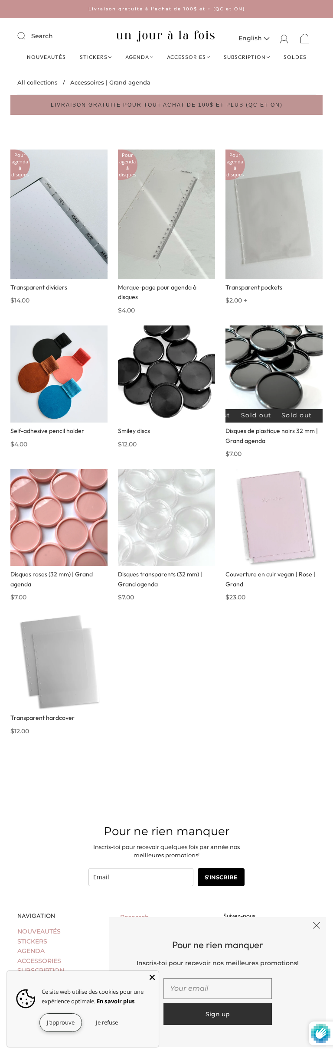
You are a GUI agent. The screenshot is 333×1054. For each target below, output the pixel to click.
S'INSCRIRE (221, 877)
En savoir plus (116, 1001)
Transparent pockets (253, 287)
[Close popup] (316, 926)
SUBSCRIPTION (245, 57)
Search (42, 36)
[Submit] (26, 35)
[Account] (284, 38)
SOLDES (295, 57)
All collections (37, 82)
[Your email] (217, 988)
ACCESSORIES (186, 57)
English (251, 38)
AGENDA (137, 57)
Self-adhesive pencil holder (47, 431)
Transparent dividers (38, 287)
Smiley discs (134, 431)
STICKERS (94, 57)
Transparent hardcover (42, 718)
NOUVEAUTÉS (46, 57)
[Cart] (305, 38)
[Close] (152, 977)
